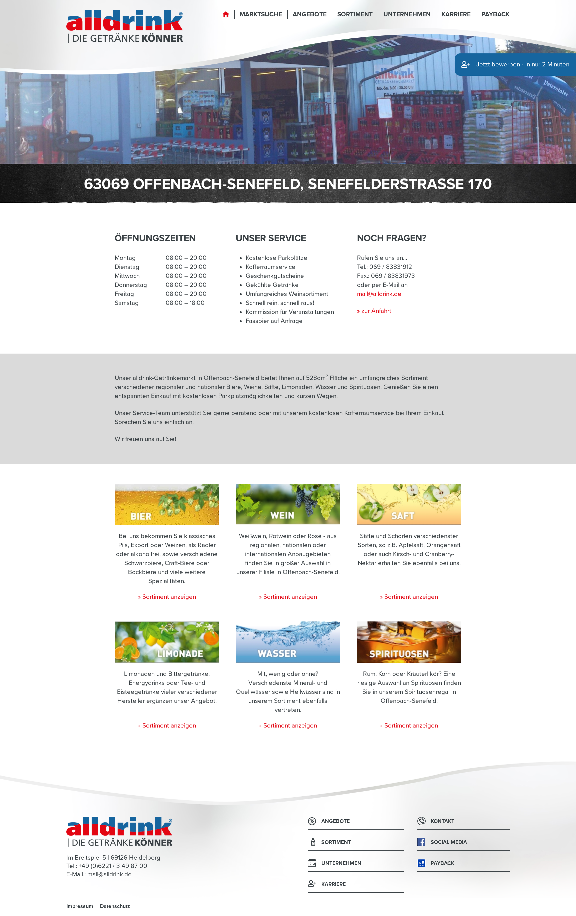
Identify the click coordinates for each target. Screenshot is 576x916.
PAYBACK (495, 14)
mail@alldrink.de (379, 294)
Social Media (449, 842)
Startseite (226, 18)
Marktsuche (261, 14)
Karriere (456, 14)
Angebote (310, 14)
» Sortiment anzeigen (167, 596)
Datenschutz (115, 906)
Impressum (79, 906)
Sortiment (355, 14)
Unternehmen (407, 14)
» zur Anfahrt (374, 311)
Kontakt (442, 821)
